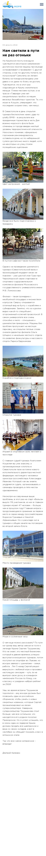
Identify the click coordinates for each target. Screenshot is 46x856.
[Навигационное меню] (41, 4)
